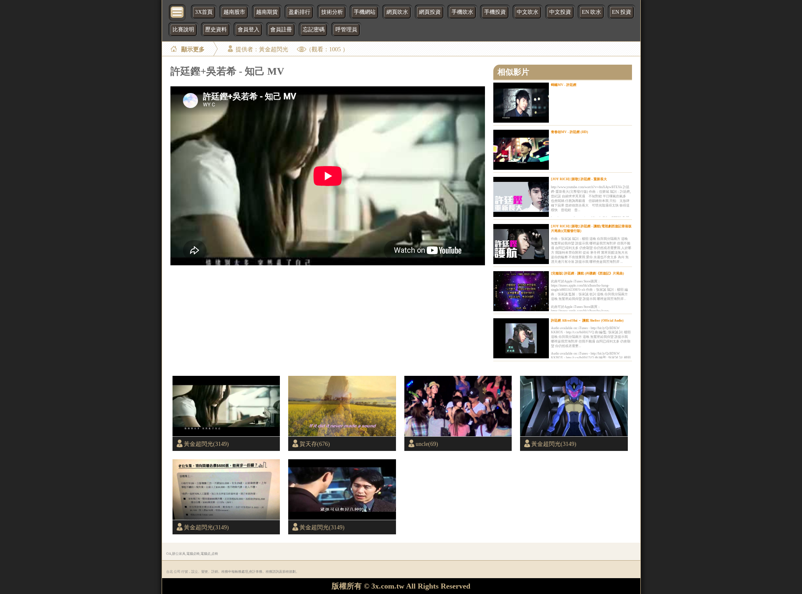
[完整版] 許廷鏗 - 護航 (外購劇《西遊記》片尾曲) (587, 273)
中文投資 (560, 12)
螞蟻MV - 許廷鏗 (563, 85)
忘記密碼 (314, 30)
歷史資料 (216, 30)
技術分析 (332, 12)
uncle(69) (427, 443)
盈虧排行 (299, 12)
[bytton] (177, 11)
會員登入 (248, 30)
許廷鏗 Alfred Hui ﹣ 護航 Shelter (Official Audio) (587, 320)
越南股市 (234, 12)
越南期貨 (267, 12)
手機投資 (495, 12)
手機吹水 (462, 12)
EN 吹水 (591, 12)
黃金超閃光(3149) (206, 443)
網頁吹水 (397, 12)
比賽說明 (183, 30)
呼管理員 (346, 30)
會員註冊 (281, 30)
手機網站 (365, 12)
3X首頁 (204, 12)
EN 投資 (621, 12)
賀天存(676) (314, 443)
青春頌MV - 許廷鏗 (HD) (569, 132)
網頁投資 (430, 12)
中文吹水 (527, 12)
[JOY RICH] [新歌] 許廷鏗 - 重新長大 (579, 179)
